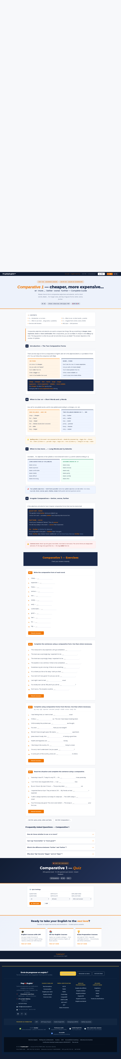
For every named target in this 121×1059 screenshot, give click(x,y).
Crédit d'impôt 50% (59, 1022)
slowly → (34, 600)
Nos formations (47, 986)
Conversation (47, 989)
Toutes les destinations (97, 998)
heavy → (34, 587)
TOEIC (64, 989)
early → (33, 604)
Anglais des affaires (80, 988)
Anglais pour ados (47, 991)
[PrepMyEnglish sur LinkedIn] (25, 1013)
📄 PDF (46, 903)
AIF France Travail (46, 1022)
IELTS (64, 986)
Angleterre (97, 988)
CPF (36, 1022)
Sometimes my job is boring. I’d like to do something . (55, 667)
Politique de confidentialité (46, 1039)
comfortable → (36, 609)
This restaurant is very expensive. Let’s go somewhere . (56, 650)
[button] (60, 834)
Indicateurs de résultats (86, 1039)
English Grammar (75, 273)
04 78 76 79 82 (98, 973)
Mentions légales (33, 1039)
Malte (97, 993)
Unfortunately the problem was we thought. (52, 723)
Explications (76, 896)
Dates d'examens (64, 1007)
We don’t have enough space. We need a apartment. (55, 732)
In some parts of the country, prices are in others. (54, 754)
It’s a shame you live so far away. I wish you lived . (54, 671)
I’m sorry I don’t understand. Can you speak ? (53, 749)
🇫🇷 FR (115, 274)
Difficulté (54, 896)
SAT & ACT (64, 1002)
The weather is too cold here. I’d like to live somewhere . (56, 663)
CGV (62, 1039)
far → (33, 622)
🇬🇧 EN (109, 274)
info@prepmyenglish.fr (25, 1006)
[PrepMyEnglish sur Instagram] (21, 1013)
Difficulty (54, 893)
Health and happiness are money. (49, 741)
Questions (33, 893)
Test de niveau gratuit (68, 973)
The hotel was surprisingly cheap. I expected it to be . (55, 658)
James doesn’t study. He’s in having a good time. (54, 736)
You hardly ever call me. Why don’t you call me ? (53, 685)
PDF (102, 274)
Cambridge (64, 994)
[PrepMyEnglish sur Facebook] (18, 1013)
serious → (34, 591)
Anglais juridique (81, 993)
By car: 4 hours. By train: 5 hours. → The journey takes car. (57, 786)
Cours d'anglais (47, 983)
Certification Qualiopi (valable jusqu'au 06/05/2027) (57, 1042)
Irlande (97, 990)
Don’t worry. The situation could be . (50, 689)
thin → (33, 596)
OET (64, 1005)
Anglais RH (81, 996)
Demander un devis (84, 973)
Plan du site (75, 1042)
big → (33, 626)
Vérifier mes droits (86, 1022)
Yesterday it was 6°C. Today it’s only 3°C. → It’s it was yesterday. (58, 777)
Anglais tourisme (81, 998)
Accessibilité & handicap (71, 1039)
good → (33, 613)
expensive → (35, 582)
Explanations (76, 893)
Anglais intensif (47, 994)
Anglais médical (80, 990)
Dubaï (97, 996)
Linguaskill (64, 997)
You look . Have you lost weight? (49, 728)
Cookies (57, 1039)
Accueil (67, 273)
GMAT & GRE (64, 999)
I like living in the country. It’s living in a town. (53, 745)
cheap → (34, 578)
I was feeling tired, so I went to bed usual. (52, 714)
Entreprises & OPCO (73, 1022)
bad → (33, 617)
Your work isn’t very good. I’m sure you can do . (53, 676)
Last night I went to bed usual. (48, 680)
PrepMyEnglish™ (60, 954)
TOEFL (64, 991)
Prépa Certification (64, 983)
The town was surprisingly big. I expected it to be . (54, 654)
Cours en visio (47, 997)
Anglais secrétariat (80, 1001)
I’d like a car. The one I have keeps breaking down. (54, 719)
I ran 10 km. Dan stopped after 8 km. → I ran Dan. (54, 782)
